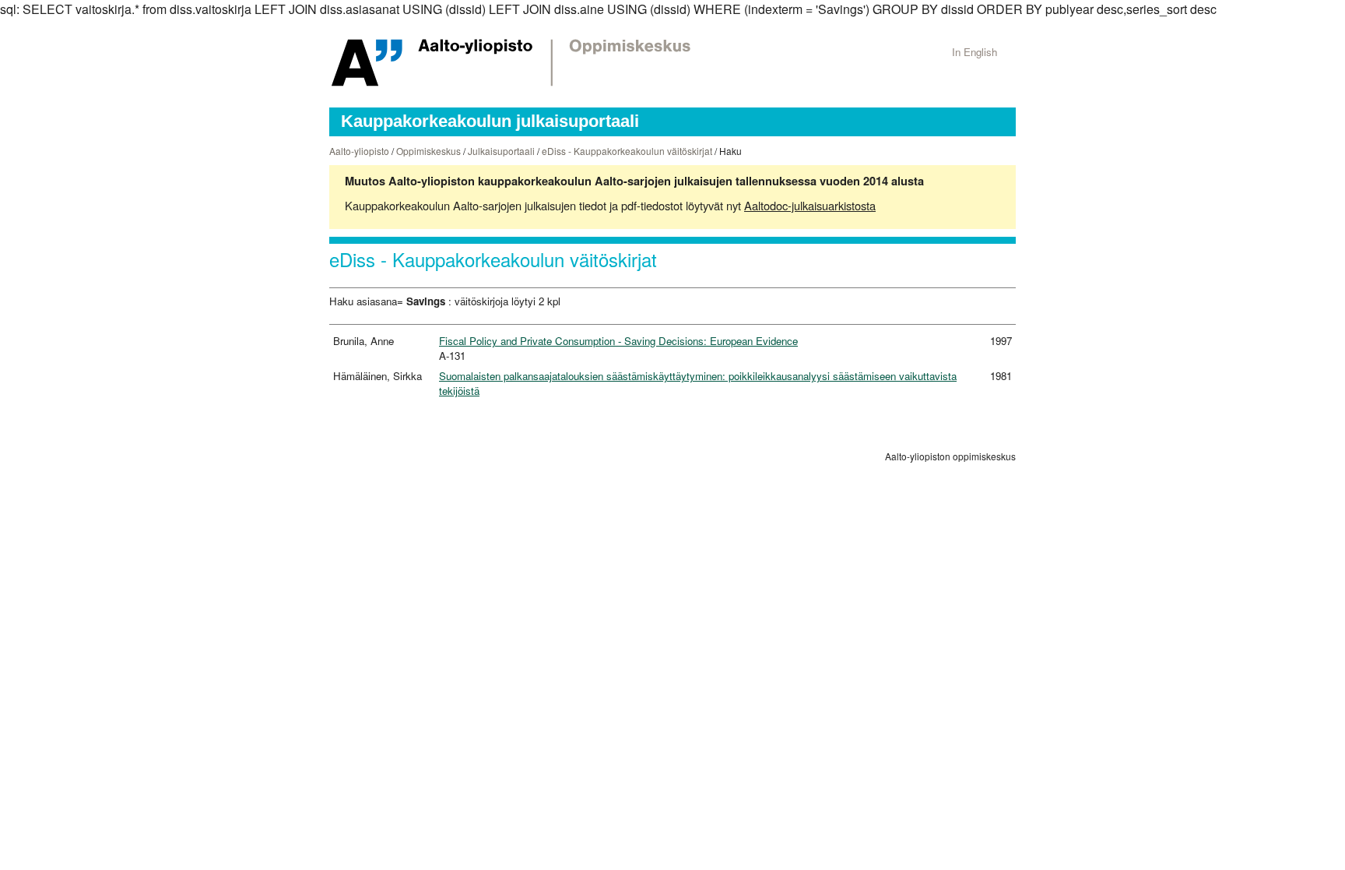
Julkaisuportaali (501, 150)
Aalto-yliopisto (359, 150)
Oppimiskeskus (428, 150)
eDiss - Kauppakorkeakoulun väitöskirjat (627, 150)
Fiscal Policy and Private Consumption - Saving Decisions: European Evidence (618, 340)
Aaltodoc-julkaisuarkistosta (810, 205)
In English (974, 51)
